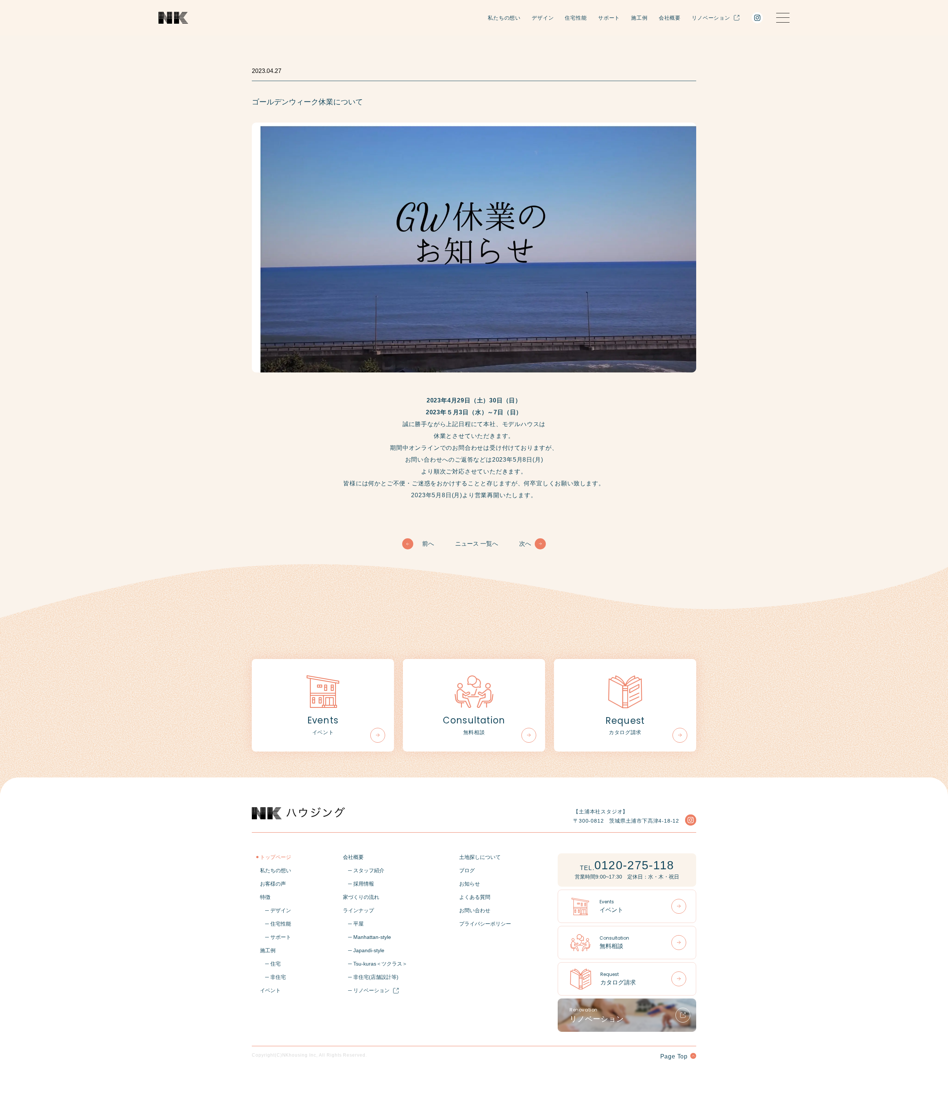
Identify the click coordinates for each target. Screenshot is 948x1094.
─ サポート (275, 937)
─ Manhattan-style (367, 937)
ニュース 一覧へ (476, 544)
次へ (525, 544)
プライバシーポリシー (485, 924)
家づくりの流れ (361, 897)
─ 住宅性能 (275, 924)
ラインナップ (358, 910)
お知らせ (469, 884)
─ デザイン (275, 910)
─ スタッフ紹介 (363, 870)
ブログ (467, 870)
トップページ (275, 857)
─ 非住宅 (273, 977)
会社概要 (670, 18)
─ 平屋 (353, 924)
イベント (270, 990)
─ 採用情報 (358, 884)
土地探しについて (480, 857)
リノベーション (711, 18)
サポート (609, 18)
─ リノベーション (366, 990)
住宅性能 (576, 18)
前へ (428, 544)
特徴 (265, 897)
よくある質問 (474, 897)
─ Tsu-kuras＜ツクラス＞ (375, 964)
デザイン (543, 18)
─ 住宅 (270, 964)
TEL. (627, 865)
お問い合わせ (474, 910)
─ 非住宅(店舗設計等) (370, 977)
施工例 (639, 18)
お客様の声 (273, 884)
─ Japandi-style (363, 950)
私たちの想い (504, 18)
